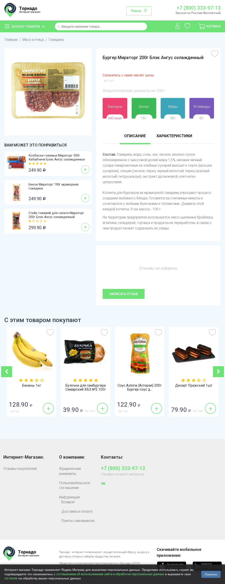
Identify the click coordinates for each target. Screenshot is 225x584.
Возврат (68, 502)
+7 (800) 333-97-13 (199, 8)
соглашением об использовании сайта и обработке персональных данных (110, 574)
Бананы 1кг (31, 386)
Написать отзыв (123, 294)
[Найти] (59, 27)
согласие (11, 578)
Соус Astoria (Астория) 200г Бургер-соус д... (140, 387)
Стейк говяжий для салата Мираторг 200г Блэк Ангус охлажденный (56, 215)
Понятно (211, 574)
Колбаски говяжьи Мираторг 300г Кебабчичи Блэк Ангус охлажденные (57, 157)
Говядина (56, 40)
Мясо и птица (33, 40)
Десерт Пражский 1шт (193, 386)
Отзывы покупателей (20, 469)
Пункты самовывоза (77, 521)
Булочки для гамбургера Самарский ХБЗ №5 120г (85, 387)
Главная (11, 40)
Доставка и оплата (76, 511)
